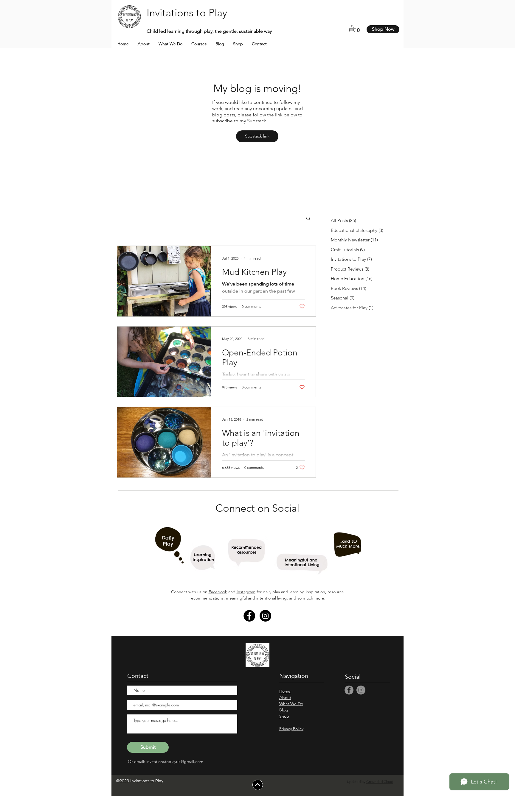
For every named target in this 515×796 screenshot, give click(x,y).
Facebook (218, 591)
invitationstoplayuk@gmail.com (174, 761)
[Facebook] (249, 616)
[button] (356, 28)
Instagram (246, 591)
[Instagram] (265, 616)
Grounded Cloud (379, 781)
